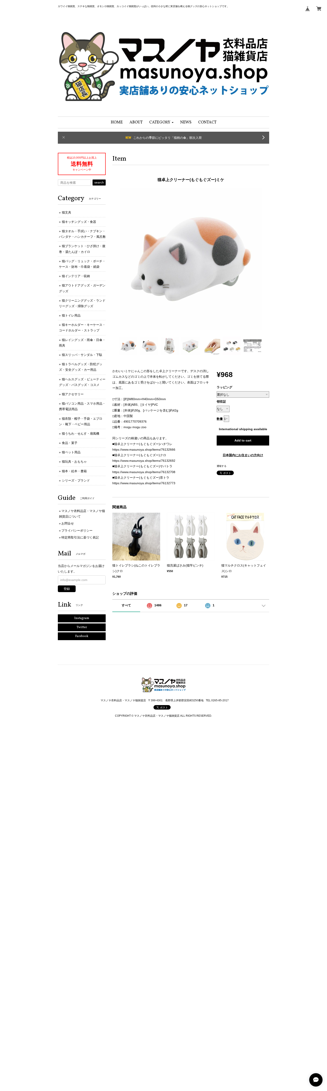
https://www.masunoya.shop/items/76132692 (143, 460)
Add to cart (242, 440)
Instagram (81, 618)
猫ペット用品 (71, 452)
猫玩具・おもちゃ (74, 461)
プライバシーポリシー (77, 530)
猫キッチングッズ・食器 (79, 222)
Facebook (81, 636)
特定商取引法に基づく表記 (80, 537)
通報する (221, 466)
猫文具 (66, 212)
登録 (67, 589)
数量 (220, 419)
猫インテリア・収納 (76, 276)
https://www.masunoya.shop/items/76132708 (143, 472)
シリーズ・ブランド (76, 480)
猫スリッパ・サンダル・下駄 (82, 355)
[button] (161, 122)
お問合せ (67, 523)
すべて (126, 605)
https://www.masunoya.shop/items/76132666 (143, 449)
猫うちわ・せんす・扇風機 (80, 433)
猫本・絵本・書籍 (74, 471)
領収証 (221, 401)
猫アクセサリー (73, 394)
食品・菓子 (69, 443)
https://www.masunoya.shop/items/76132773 (143, 483)
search (99, 182)
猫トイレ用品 (71, 315)
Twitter (82, 627)
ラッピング (224, 387)
